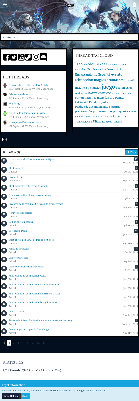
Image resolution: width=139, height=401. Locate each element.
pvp (115, 111)
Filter (133, 152)
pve (109, 111)
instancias (94, 87)
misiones (90, 97)
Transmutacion (83, 121)
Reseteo (131, 111)
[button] (5, 4)
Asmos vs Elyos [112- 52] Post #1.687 (28, 85)
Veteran (118, 121)
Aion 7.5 (100, 64)
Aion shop (111, 64)
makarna (81, 93)
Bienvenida (99, 69)
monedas (103, 97)
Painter (120, 97)
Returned (80, 116)
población (114, 106)
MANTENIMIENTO (99, 93)
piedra (104, 102)
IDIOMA (130, 80)
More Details (11, 396)
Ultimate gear (103, 121)
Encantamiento (86, 74)
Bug (118, 69)
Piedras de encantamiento (91, 106)
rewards (90, 116)
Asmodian (80, 69)
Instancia (81, 87)
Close (25, 396)
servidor (102, 116)
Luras (129, 87)
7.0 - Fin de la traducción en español (27, 113)
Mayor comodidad (122, 93)
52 (38, 342)
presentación (83, 111)
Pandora (94, 102)
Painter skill (81, 102)
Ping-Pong (14, 103)
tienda (121, 116)
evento (116, 74)
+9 (76, 64)
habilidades (115, 80)
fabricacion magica (90, 80)
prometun (99, 111)
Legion (120, 87)
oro (112, 97)
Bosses (111, 69)
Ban (89, 69)
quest (122, 111)
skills (112, 116)
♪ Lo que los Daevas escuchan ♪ (25, 122)
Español (104, 74)
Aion (92, 64)
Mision (79, 97)
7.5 (85, 64)
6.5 (81, 64)
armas (122, 64)
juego (108, 87)
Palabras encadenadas (19, 94)
